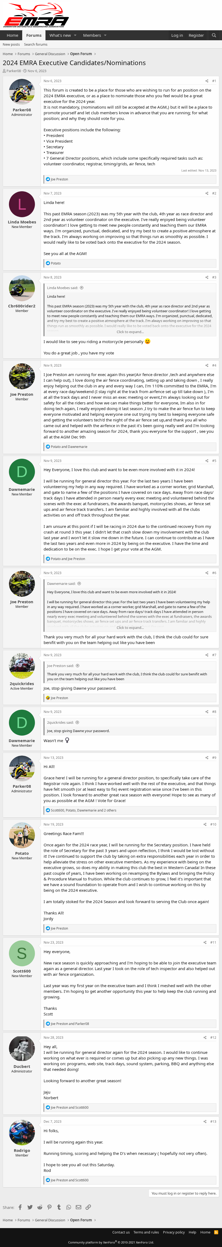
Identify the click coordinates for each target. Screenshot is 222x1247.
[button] (75, 35)
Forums (33, 35)
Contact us (121, 1232)
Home (12, 35)
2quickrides (22, 683)
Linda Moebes (22, 221)
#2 (214, 193)
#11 (213, 942)
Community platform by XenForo (111, 1242)
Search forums (35, 44)
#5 (214, 460)
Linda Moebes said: (62, 287)
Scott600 (22, 971)
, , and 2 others (83, 810)
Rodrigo (22, 1150)
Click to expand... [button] (130, 331)
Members (92, 35)
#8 (214, 711)
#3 (214, 277)
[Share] (207, 81)
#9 (214, 757)
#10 (213, 824)
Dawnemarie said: (61, 583)
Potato (22, 853)
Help (192, 1232)
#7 (214, 655)
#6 (214, 573)
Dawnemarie (22, 489)
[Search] (214, 35)
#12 (213, 1037)
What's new (60, 35)
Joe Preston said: (60, 665)
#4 (214, 365)
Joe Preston (21, 394)
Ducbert (22, 1066)
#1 (214, 81)
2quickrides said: (60, 722)
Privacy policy (174, 1232)
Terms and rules (146, 1232)
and (69, 446)
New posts (11, 44)
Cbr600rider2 (21, 306)
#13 (213, 1121)
